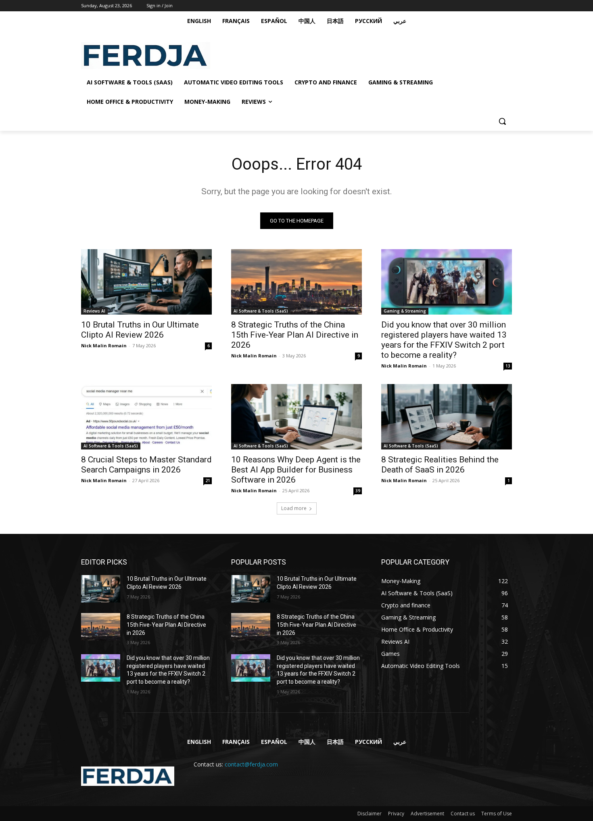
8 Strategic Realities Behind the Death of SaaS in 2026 (440, 465)
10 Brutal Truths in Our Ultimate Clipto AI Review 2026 (140, 330)
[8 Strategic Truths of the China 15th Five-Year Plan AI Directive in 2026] (296, 282)
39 (357, 490)
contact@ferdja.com (251, 764)
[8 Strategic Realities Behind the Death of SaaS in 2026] (446, 416)
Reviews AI (94, 311)
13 (507, 366)
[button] (502, 121)
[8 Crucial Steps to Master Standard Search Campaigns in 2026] (146, 416)
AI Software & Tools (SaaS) (261, 311)
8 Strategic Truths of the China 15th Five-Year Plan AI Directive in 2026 (294, 335)
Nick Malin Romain (104, 345)
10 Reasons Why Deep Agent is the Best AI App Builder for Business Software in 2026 (296, 470)
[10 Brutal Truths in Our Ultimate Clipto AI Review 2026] (146, 282)
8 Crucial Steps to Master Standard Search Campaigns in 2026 (146, 465)
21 (207, 480)
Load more (294, 508)
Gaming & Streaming (405, 311)
